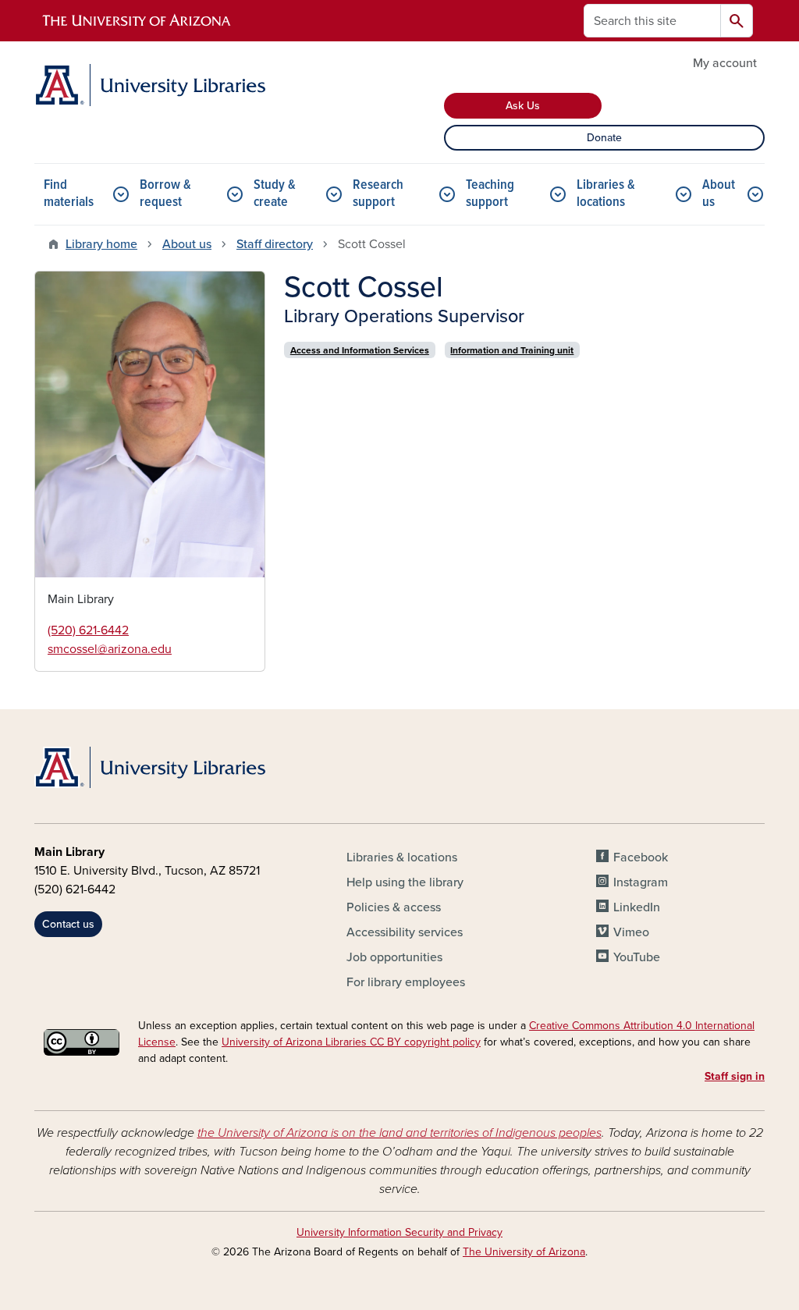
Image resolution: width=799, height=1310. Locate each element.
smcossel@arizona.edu (110, 649)
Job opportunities (394, 957)
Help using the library (404, 882)
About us (718, 193)
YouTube (636, 957)
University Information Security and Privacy (399, 1232)
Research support (378, 193)
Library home (101, 244)
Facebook (640, 857)
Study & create (275, 193)
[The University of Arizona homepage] (137, 21)
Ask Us (523, 105)
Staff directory (274, 244)
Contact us (68, 924)
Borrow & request (165, 193)
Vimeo (631, 932)
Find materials (69, 193)
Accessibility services (404, 932)
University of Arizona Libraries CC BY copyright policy (351, 1042)
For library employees (405, 982)
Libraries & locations (606, 193)
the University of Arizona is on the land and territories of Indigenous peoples (399, 1133)
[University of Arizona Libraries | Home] (149, 85)
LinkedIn (636, 907)
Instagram (640, 882)
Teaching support (490, 193)
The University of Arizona (524, 1252)
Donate (604, 137)
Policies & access (393, 907)
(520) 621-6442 (88, 630)
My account (725, 63)
